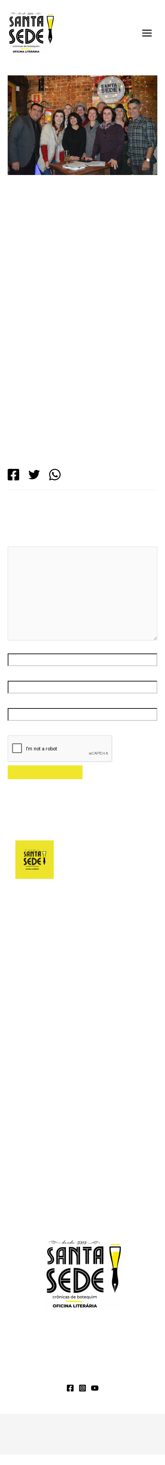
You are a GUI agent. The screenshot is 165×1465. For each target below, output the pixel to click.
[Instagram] (82, 1388)
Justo (22, 1068)
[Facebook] (13, 474)
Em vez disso (33, 1040)
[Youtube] (95, 1388)
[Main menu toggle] (147, 33)
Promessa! (30, 1218)
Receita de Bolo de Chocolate (91, 1165)
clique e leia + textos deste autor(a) (62, 955)
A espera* (92, 1192)
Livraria (129, 1363)
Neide (51, 1151)
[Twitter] (34, 474)
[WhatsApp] (55, 474)
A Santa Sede (44, 1363)
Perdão (25, 1082)
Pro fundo (28, 1096)
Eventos (67, 237)
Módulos (91, 1363)
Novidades (96, 237)
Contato (121, 1373)
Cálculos (27, 1054)
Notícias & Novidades (63, 1373)
